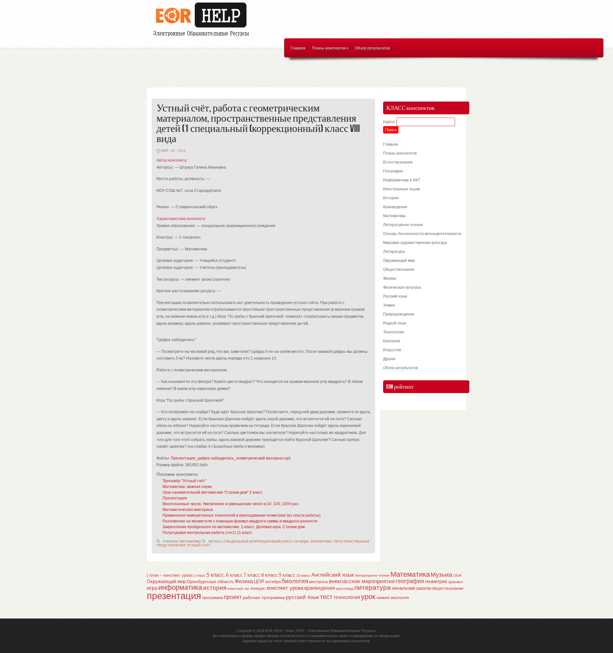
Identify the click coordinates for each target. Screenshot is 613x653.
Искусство (392, 350)
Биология (391, 341)
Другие (389, 359)
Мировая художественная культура (415, 242)
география (410, 581)
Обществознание (399, 269)
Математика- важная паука (187, 486)
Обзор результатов (372, 48)
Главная (298, 48)
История (391, 198)
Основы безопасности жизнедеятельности (422, 234)
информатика (180, 587)
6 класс (234, 575)
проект (233, 597)
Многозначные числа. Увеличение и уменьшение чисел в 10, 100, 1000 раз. (231, 504)
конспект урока (285, 588)
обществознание (447, 588)
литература (372, 587)
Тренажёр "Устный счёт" (184, 481)
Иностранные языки (401, 189)
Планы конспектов (330, 48)
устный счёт (198, 545)
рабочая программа (264, 597)
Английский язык (332, 575)
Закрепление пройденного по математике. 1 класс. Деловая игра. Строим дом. (234, 527)
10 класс (303, 575)
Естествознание (398, 162)
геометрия (436, 581)
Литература (394, 251)
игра (152, 588)
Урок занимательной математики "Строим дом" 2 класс (212, 492)
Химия (389, 305)
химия (383, 597)
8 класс (269, 575)
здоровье (455, 582)
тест (326, 596)
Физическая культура (402, 287)
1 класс (199, 575)
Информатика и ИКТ (401, 180)
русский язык (302, 597)
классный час (238, 588)
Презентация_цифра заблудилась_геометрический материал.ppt (230, 458)
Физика (389, 278)
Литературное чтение (403, 225)
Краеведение (395, 207)
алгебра (273, 581)
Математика (190, 541)
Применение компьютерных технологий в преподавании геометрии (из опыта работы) (242, 515)
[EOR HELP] (203, 37)
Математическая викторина (188, 509)
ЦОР (259, 581)
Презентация (175, 498)
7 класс (252, 575)
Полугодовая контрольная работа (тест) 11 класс (207, 532)
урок (368, 597)
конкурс (258, 588)
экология (399, 597)
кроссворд (344, 588)
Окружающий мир (399, 260)
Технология (393, 332)
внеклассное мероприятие (362, 581)
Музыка (441, 574)
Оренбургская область (210, 581)
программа (212, 597)
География (393, 171)
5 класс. (216, 575)
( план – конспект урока (170, 575)
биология (295, 581)
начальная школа (411, 588)
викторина (318, 582)
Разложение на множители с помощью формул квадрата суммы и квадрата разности (240, 521)
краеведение (319, 588)
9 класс (287, 575)
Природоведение (399, 314)
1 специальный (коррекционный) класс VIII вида (264, 541)
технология (346, 597)
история (214, 587)
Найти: (389, 122)
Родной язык (394, 323)
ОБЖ (457, 575)
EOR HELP (274, 631)
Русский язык (395, 296)
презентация (174, 595)
